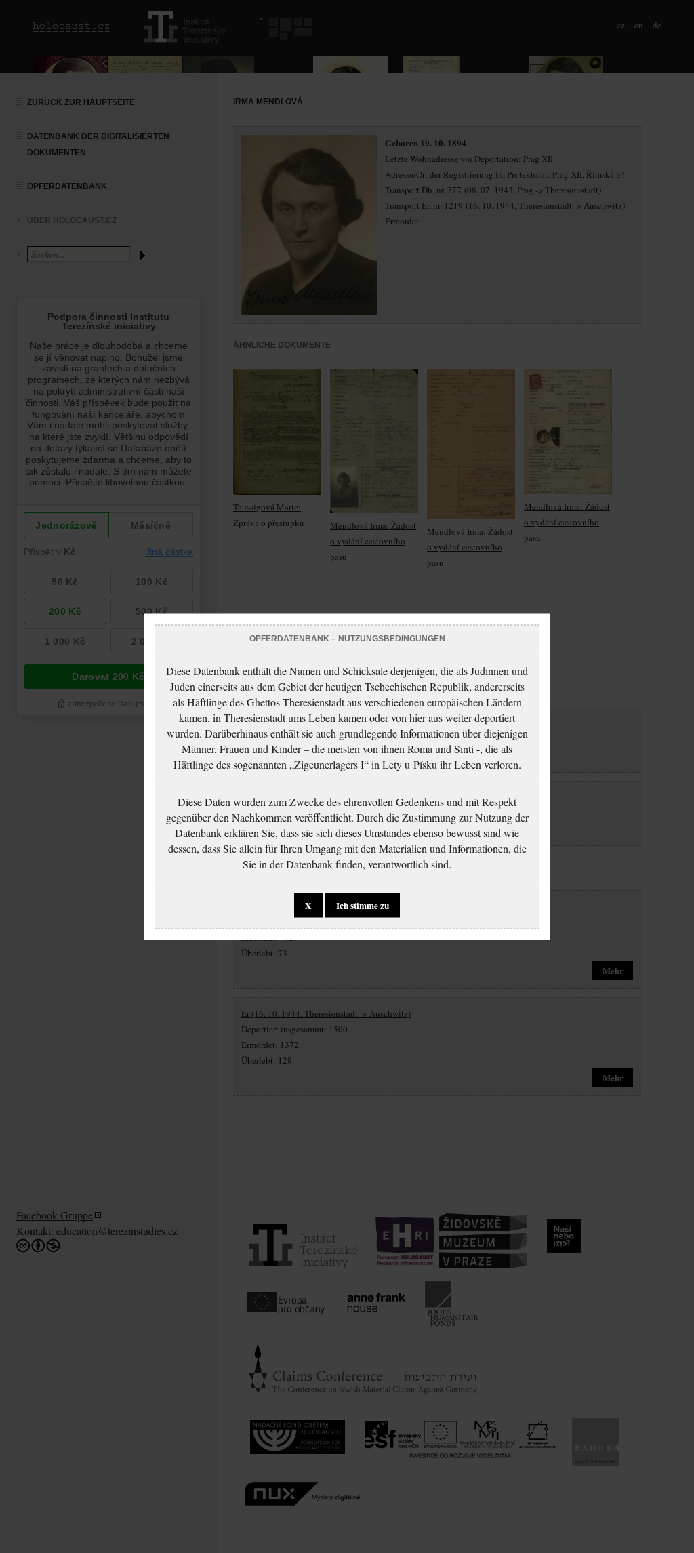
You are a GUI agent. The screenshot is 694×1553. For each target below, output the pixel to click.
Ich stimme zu (362, 905)
